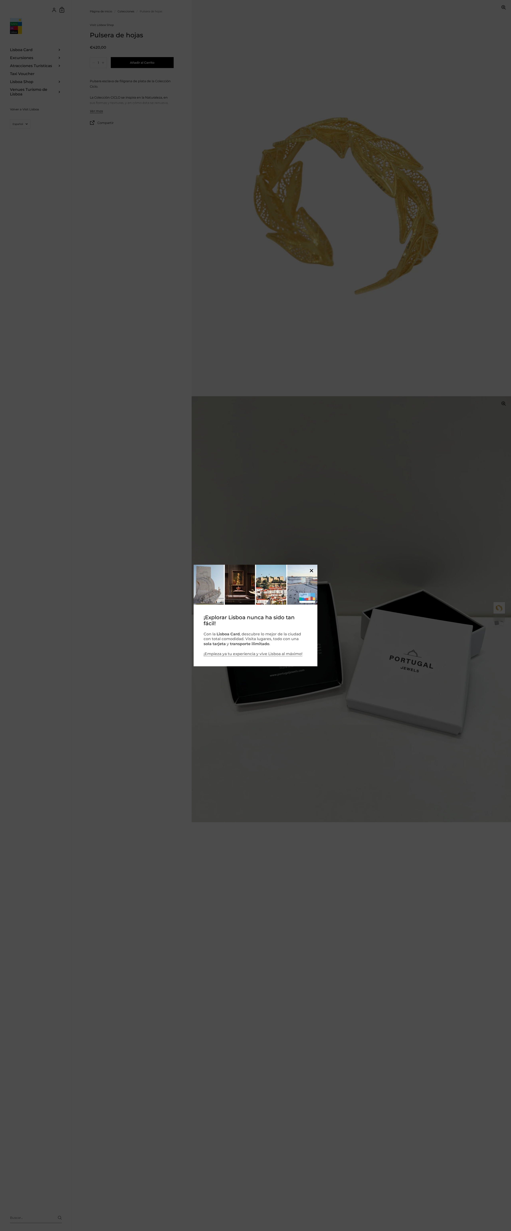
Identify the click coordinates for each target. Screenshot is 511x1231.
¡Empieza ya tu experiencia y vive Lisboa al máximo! (253, 654)
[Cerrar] (311, 571)
